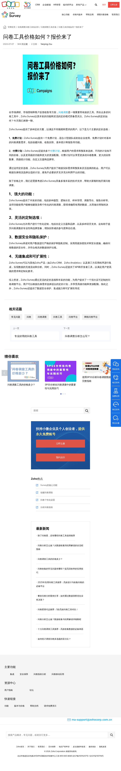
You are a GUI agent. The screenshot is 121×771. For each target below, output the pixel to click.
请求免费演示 (50, 706)
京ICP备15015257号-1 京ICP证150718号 (88, 756)
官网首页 (11, 27)
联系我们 (116, 14)
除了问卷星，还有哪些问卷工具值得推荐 (56, 535)
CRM (37, 5)
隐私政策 (102, 747)
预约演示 (60, 457)
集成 (12, 674)
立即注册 (113, 5)
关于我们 (31, 747)
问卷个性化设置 (47, 500)
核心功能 (66, 14)
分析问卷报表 (46, 507)
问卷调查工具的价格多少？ (21, 384)
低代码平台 (68, 5)
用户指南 (8, 690)
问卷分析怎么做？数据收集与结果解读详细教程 (59, 619)
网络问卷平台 (91, 317)
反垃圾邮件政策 (79, 747)
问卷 (29, 317)
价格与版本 (77, 14)
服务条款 (92, 747)
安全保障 (24, 674)
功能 (6, 706)
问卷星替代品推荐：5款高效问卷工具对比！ (58, 609)
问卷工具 (57, 317)
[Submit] (111, 735)
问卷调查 (63, 112)
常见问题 (15, 317)
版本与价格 (19, 706)
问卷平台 (73, 317)
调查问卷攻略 (102, 14)
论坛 (32, 690)
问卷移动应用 (58, 674)
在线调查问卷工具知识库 (28, 27)
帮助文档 (90, 14)
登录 (104, 5)
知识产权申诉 (64, 747)
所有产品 (80, 5)
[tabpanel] (23, 374)
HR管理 (56, 5)
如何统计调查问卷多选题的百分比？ (54, 639)
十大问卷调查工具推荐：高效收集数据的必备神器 (60, 629)
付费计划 (55, 150)
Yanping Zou (46, 44)
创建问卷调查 (46, 492)
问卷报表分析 (40, 674)
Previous (5, 373)
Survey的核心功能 (48, 485)
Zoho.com (16, 5)
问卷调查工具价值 (48, 27)
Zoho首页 (20, 747)
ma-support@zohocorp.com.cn (92, 720)
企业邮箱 (46, 5)
